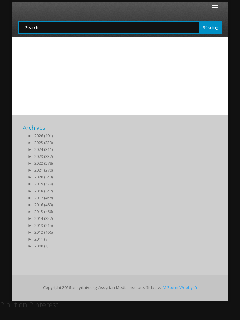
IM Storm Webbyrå (179, 287)
